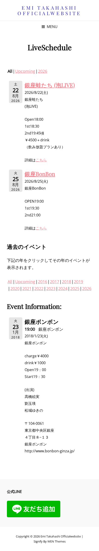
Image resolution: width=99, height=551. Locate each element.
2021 (27, 288)
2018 (66, 281)
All (10, 281)
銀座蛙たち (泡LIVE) (50, 85)
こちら (41, 159)
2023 (50, 288)
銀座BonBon (40, 173)
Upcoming (25, 71)
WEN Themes (56, 541)
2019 (78, 281)
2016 (42, 281)
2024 (62, 288)
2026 (42, 71)
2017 (54, 281)
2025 (74, 288)
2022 (39, 288)
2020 (15, 288)
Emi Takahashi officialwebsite (49, 10)
